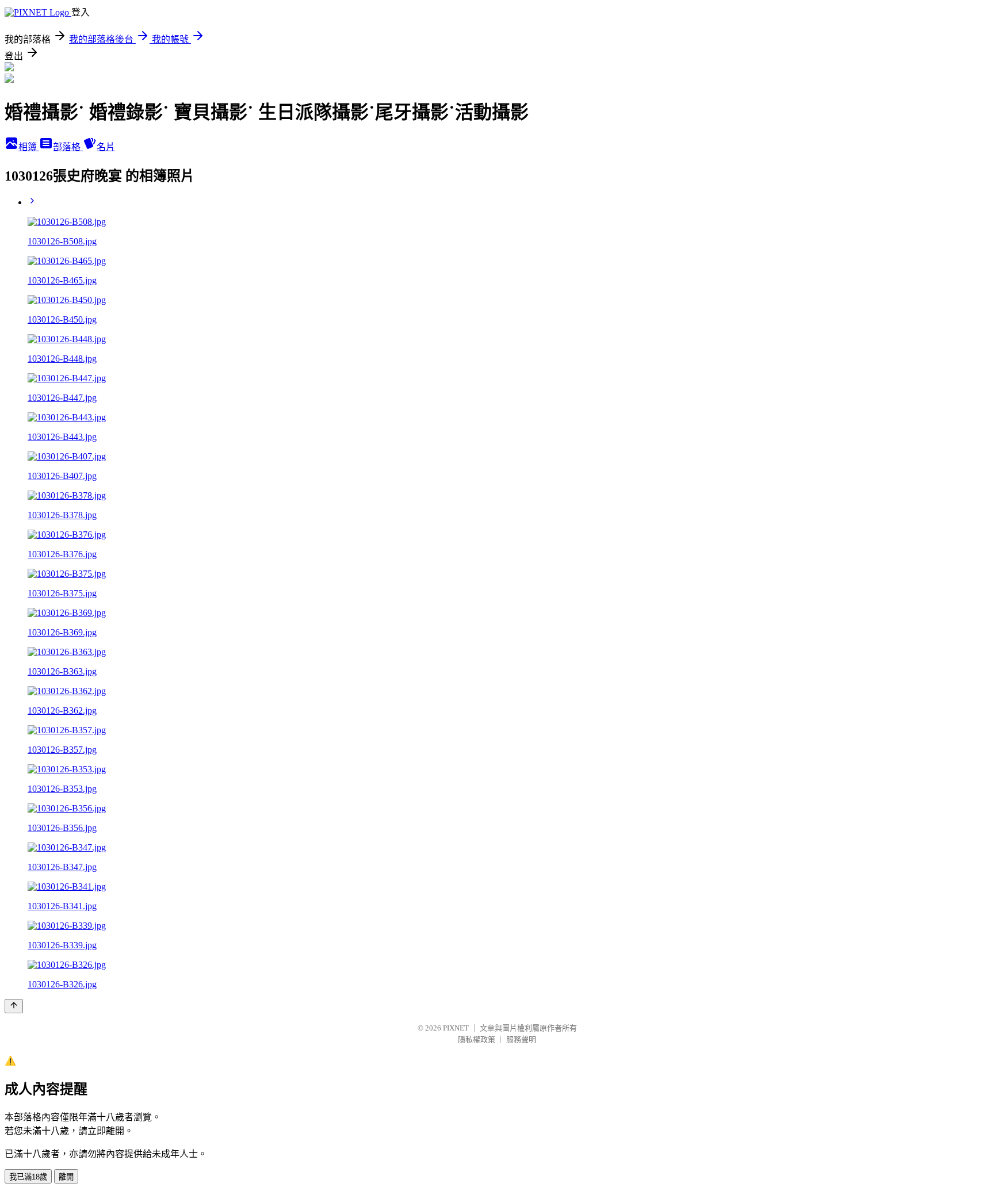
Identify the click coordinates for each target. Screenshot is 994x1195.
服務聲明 (521, 1039)
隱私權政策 (476, 1039)
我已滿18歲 (28, 1177)
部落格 (68, 147)
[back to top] (14, 1006)
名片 (106, 147)
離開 (66, 1177)
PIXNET (456, 1028)
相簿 (28, 147)
